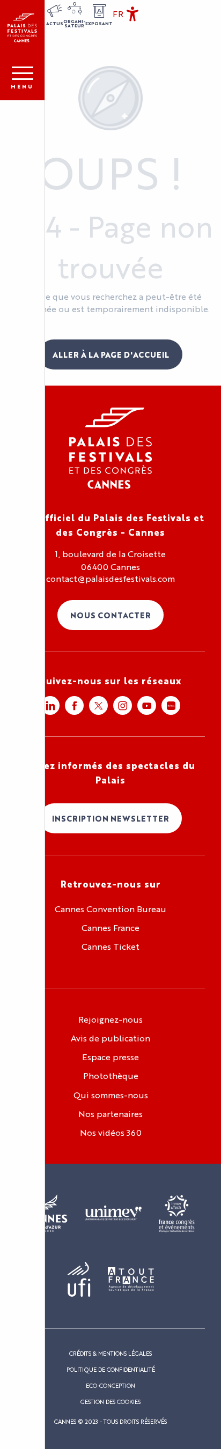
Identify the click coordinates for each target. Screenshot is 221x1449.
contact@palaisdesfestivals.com (110, 578)
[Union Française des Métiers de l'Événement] (113, 1213)
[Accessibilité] (132, 14)
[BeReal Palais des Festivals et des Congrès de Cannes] (170, 705)
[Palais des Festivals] (22, 27)
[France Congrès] (176, 1213)
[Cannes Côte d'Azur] (47, 1213)
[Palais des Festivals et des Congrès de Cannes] (110, 448)
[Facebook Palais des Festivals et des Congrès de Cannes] (74, 705)
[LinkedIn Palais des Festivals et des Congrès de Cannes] (50, 705)
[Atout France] (131, 1280)
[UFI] (79, 1279)
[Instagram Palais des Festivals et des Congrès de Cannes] (122, 705)
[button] (118, 14)
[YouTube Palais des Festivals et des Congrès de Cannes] (146, 705)
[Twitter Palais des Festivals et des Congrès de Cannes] (98, 705)
